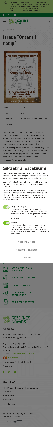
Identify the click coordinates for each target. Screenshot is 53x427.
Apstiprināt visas (26, 242)
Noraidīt (26, 258)
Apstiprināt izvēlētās (26, 250)
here (44, 178)
